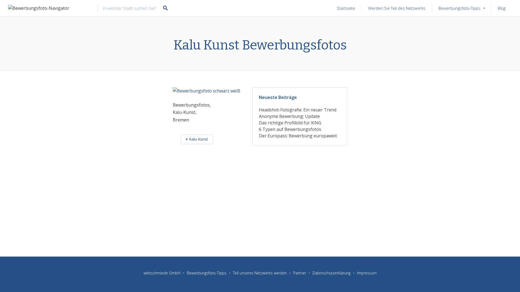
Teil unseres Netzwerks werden (260, 273)
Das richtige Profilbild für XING (290, 123)
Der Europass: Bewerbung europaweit (298, 136)
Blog (501, 8)
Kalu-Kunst (198, 139)
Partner (299, 273)
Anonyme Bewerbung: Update (289, 116)
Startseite (346, 8)
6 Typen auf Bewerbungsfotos (290, 129)
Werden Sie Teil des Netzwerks (396, 8)
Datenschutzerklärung (331, 273)
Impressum (367, 273)
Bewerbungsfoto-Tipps (459, 8)
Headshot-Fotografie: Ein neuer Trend (297, 110)
